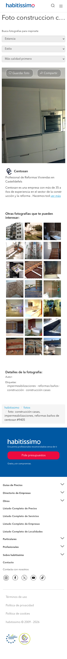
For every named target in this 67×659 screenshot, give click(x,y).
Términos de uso (16, 597)
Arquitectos (9, 530)
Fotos (6, 512)
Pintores (7, 519)
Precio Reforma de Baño (17, 489)
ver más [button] (56, 196)
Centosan (21, 171)
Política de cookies (18, 613)
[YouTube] (33, 578)
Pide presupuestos (33, 653)
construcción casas (38, 390)
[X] (24, 578)
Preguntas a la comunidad (17, 509)
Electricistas (9, 522)
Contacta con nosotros (16, 569)
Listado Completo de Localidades (23, 531)
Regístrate (8, 547)
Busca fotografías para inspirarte (20, 31)
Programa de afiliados (15, 566)
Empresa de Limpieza (15, 501)
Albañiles (8, 526)
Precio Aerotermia (13, 493)
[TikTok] (42, 578)
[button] (33, 485)
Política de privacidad (20, 605)
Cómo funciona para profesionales (23, 551)
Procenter (8, 516)
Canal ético (9, 563)
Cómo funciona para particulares (21, 543)
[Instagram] (6, 578)
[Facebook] (15, 578)
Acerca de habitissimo (15, 559)
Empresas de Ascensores (17, 497)
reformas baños (48, 386)
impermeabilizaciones (21, 386)
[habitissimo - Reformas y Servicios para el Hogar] (16, 6)
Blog (5, 505)
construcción (15, 390)
